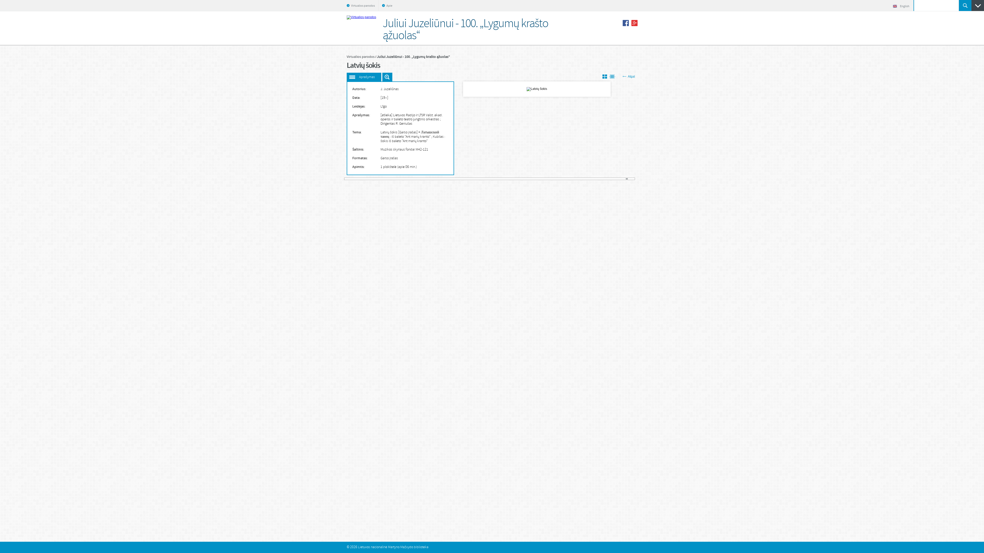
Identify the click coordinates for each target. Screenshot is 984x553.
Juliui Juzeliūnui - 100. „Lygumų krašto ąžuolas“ (413, 57)
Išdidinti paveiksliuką (387, 77)
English (904, 6)
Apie (389, 6)
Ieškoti (965, 5)
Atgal (631, 76)
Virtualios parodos (363, 6)
